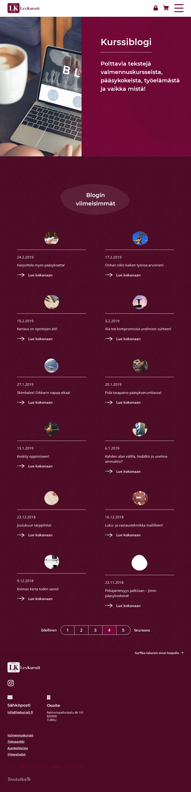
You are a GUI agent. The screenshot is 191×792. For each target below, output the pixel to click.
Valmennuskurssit (20, 735)
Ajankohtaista (17, 748)
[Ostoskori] (165, 8)
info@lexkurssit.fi (20, 712)
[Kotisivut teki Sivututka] (19, 779)
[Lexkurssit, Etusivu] (23, 8)
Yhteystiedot (16, 754)
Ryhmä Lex (41, 766)
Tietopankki (15, 741)
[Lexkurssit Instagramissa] (10, 684)
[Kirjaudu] (156, 8)
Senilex (56, 766)
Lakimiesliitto (73, 766)
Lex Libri (24, 766)
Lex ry (11, 766)
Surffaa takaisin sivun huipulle (157, 653)
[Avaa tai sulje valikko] (179, 8)
